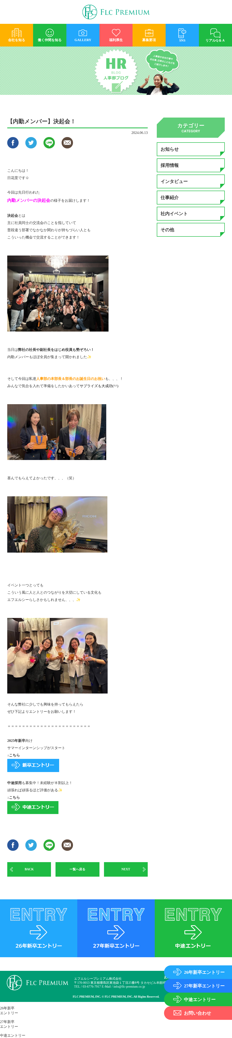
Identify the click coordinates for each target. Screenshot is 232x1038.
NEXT (125, 869)
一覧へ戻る (77, 869)
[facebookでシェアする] (13, 146)
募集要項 (149, 40)
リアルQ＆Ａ (215, 40)
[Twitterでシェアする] (31, 146)
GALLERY (83, 40)
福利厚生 (116, 40)
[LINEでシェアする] (49, 146)
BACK (29, 869)
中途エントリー (12, 1035)
